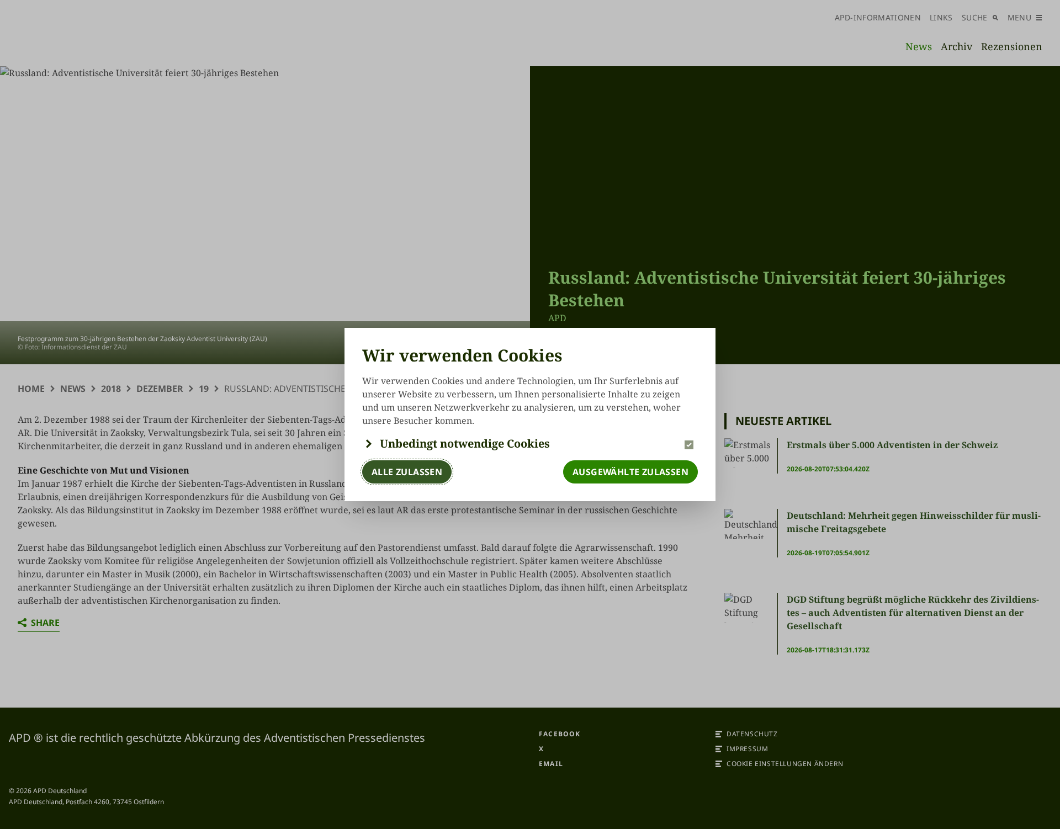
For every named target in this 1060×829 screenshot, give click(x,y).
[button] (530, 443)
